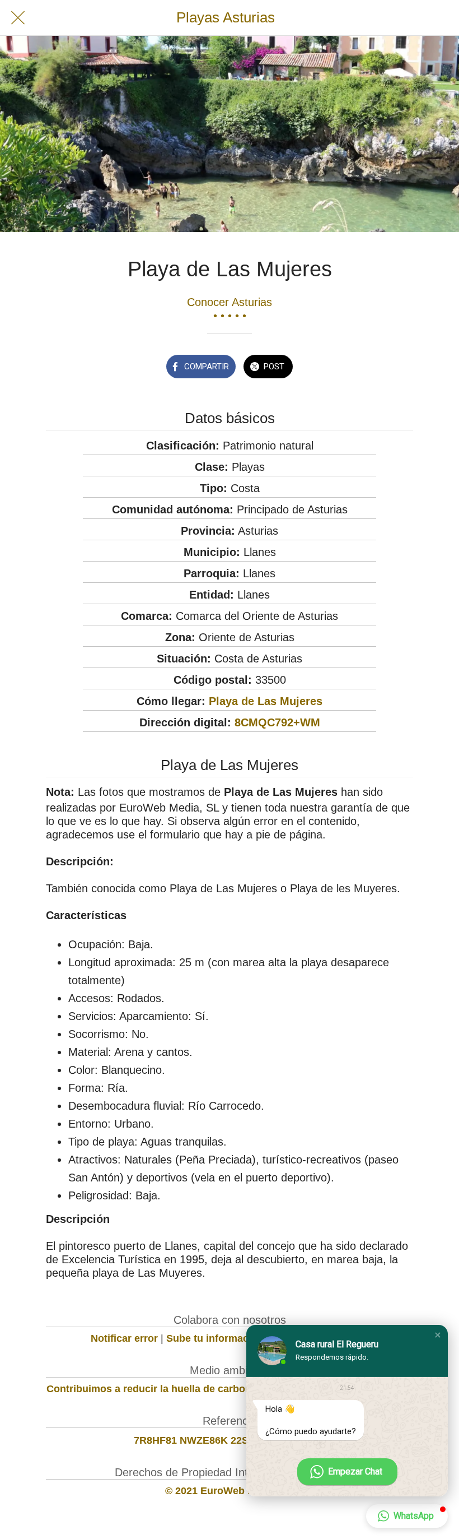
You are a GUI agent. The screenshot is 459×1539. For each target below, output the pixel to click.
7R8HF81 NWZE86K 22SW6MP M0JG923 (230, 1440)
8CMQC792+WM (277, 722)
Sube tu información (215, 1338)
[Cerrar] (18, 18)
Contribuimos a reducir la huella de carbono (151, 1388)
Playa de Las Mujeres (265, 701)
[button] (437, 1335)
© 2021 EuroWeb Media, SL (229, 1490)
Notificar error (124, 1338)
